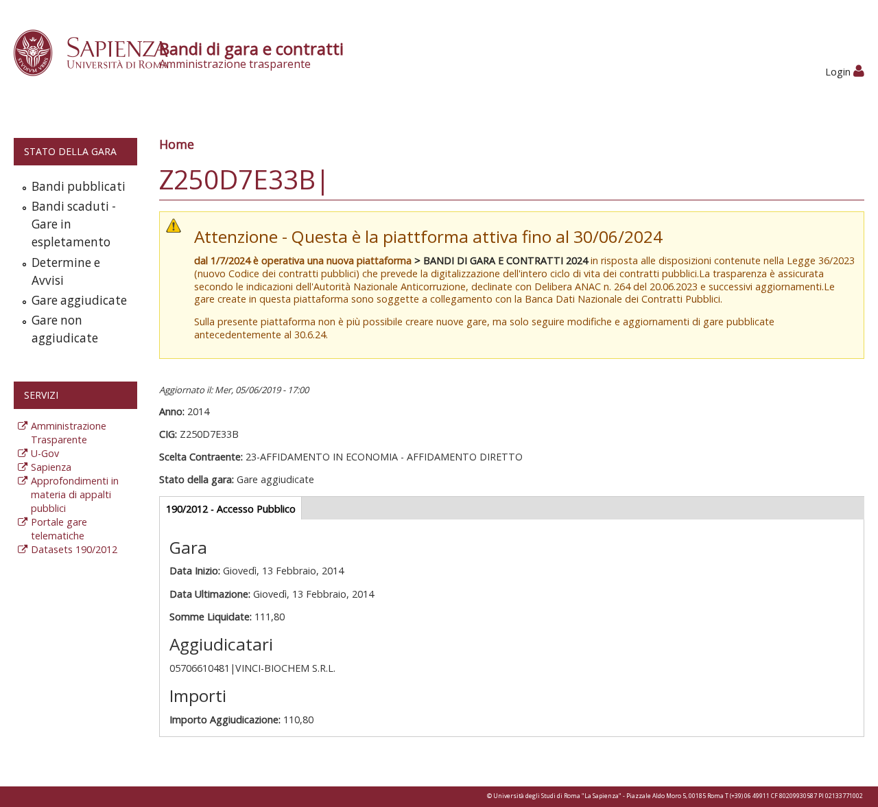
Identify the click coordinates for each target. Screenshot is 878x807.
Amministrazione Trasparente (68, 432)
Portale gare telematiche (59, 528)
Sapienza (51, 466)
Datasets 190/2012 (74, 549)
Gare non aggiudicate (65, 329)
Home (176, 144)
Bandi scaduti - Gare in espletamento (74, 224)
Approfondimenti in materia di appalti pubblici (75, 494)
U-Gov (45, 453)
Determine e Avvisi (66, 271)
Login (839, 71)
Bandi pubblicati (79, 186)
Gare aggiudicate (79, 300)
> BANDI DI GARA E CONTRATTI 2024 (501, 260)
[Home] (98, 51)
